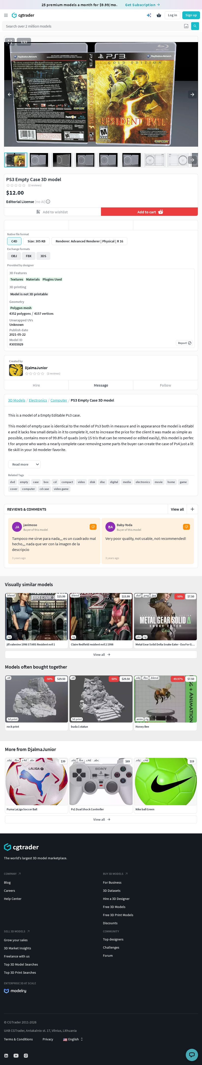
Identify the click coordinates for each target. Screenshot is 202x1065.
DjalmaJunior (36, 367)
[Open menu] (6, 15)
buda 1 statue (79, 726)
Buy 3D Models (113, 874)
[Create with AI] (149, 15)
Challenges (111, 947)
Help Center (12, 898)
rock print (13, 726)
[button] (186, 26)
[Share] (165, 225)
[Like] (36, 225)
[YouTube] (16, 1056)
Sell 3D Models (14, 931)
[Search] (195, 26)
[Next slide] (192, 94)
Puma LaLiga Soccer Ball (22, 809)
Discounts (110, 923)
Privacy (48, 1039)
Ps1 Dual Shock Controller (87, 809)
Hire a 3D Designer (116, 898)
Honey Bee (142, 726)
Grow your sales (16, 940)
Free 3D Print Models (118, 915)
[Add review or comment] (192, 509)
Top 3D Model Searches (21, 964)
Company (10, 874)
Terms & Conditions (18, 1039)
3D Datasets (111, 890)
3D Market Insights (17, 948)
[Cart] (159, 15)
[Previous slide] (9, 94)
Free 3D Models (114, 907)
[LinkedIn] (6, 1056)
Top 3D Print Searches (20, 972)
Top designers (113, 939)
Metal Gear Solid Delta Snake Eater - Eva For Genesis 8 (168, 644)
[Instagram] (26, 1055)
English (71, 1039)
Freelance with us (17, 956)
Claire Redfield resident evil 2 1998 (92, 644)
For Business (112, 882)
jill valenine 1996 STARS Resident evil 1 (31, 644)
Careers (9, 890)
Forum (108, 955)
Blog (7, 882)
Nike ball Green (144, 809)
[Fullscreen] (10, 42)
